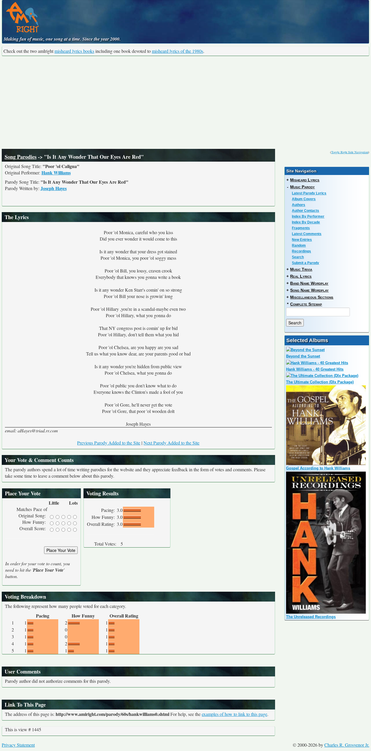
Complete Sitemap (306, 304)
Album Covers (304, 199)
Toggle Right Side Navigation (349, 152)
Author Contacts (305, 211)
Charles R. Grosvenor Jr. (346, 745)
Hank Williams (56, 172)
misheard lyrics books (74, 51)
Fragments (301, 228)
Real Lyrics (301, 276)
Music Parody (302, 187)
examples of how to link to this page (234, 714)
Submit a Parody (305, 263)
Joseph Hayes (54, 188)
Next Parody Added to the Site (171, 443)
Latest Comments (306, 234)
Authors (298, 205)
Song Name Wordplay (309, 290)
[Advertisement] (185, 102)
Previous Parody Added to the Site (108, 443)
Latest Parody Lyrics (309, 193)
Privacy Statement (18, 745)
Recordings (301, 251)
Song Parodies (21, 156)
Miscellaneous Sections (311, 297)
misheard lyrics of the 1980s (177, 51)
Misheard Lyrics (304, 180)
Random (299, 245)
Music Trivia (301, 269)
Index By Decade (306, 222)
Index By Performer (308, 216)
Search (298, 257)
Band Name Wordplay (309, 283)
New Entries (302, 240)
